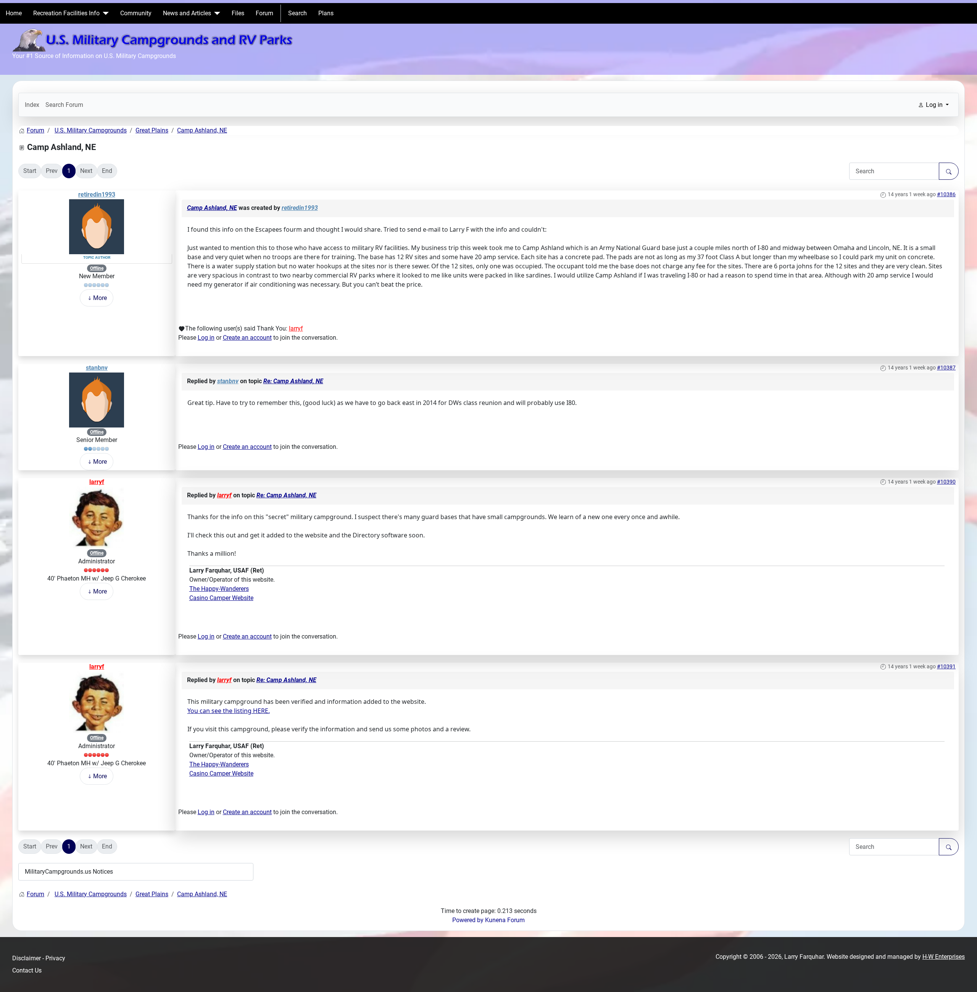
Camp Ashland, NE (212, 207)
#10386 (946, 194)
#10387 (946, 368)
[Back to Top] (963, 978)
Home (14, 13)
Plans (326, 13)
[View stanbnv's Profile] (96, 399)
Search (297, 13)
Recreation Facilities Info (66, 13)
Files (238, 13)
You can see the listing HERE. (228, 710)
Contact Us (27, 970)
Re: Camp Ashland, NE (293, 381)
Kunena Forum (505, 920)
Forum (264, 13)
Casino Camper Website (221, 598)
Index (32, 104)
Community (136, 13)
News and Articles (187, 13)
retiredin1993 (96, 194)
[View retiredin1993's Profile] (96, 226)
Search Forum (64, 104)
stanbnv (97, 367)
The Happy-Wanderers (219, 588)
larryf (296, 328)
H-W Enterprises (943, 956)
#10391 (946, 666)
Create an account (247, 337)
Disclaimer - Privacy (38, 958)
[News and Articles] (215, 13)
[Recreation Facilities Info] (104, 13)
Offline (96, 268)
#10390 (946, 482)
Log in (206, 337)
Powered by (468, 920)
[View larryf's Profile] (96, 517)
